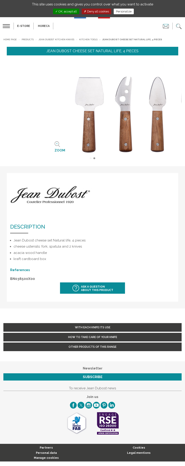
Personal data (46, 452)
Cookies (139, 447)
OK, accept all (67, 11)
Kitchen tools (88, 39)
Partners (46, 447)
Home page (10, 39)
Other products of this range (92, 346)
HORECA (44, 26)
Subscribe (92, 377)
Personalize (124, 11)
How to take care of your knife (92, 337)
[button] (179, 26)
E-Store (23, 26)
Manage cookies (46, 457)
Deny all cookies (97, 11)
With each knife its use (92, 327)
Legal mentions (138, 452)
